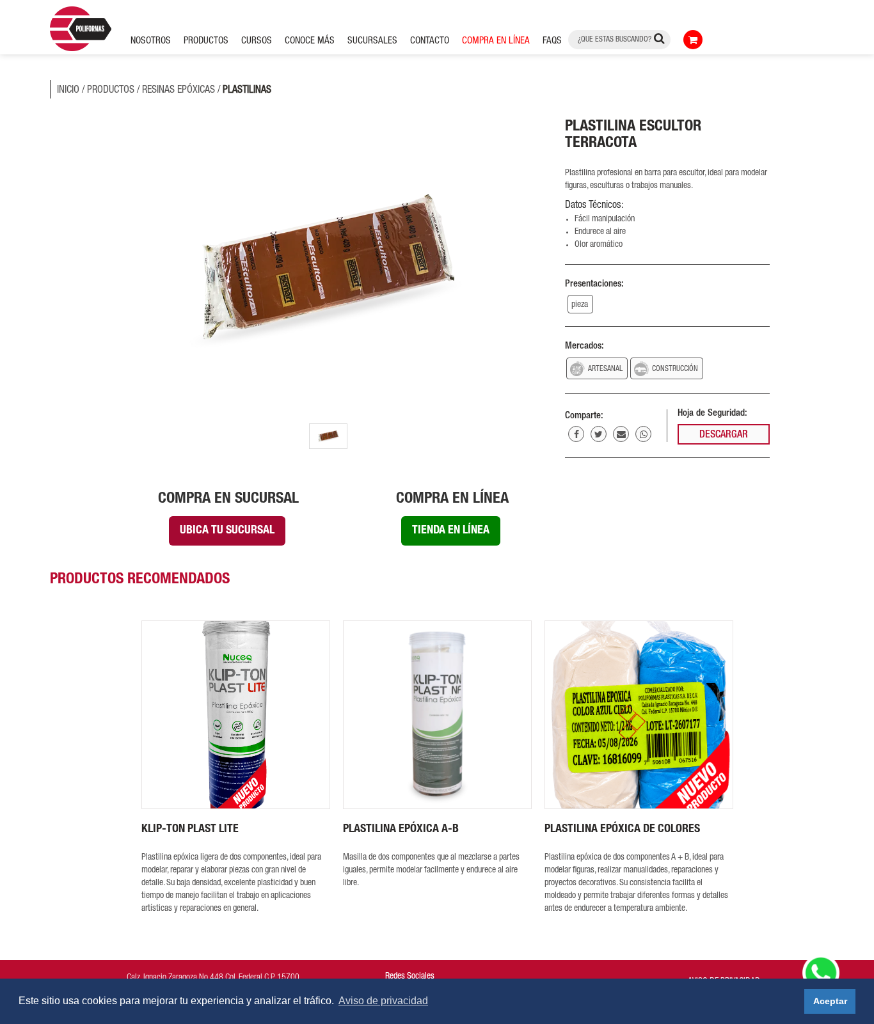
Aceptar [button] (830, 1001)
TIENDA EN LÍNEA (450, 531)
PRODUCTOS (110, 91)
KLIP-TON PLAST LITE (190, 829)
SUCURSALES (372, 41)
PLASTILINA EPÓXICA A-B (401, 829)
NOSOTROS (151, 41)
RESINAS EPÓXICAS (178, 91)
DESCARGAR (723, 435)
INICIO (68, 91)
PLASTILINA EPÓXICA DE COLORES (622, 829)
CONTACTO (429, 41)
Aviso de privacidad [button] (383, 1000)
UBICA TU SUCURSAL (227, 531)
